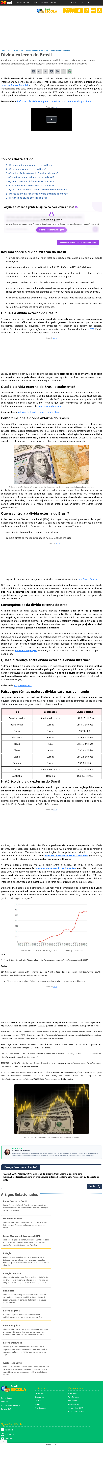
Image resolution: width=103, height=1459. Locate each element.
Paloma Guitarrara (21, 1150)
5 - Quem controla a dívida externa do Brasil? (30, 181)
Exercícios (72, 1393)
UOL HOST (35, 3)
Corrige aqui (73, 1404)
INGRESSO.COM (23, 3)
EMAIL (73, 8)
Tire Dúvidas (73, 1397)
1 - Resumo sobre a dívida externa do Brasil (29, 165)
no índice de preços (26, 650)
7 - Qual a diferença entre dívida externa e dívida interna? (36, 189)
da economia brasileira (50, 406)
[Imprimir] (33, 71)
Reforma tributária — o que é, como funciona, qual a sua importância (54, 101)
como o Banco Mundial (14, 85)
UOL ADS (20, 8)
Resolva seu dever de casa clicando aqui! (78, 242)
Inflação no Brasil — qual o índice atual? (38, 411)
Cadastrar (39, 1393)
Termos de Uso (7, 1409)
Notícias (38, 1400)
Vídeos (37, 1404)
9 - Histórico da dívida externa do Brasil (27, 197)
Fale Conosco (40, 1408)
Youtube (8, 1438)
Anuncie (4, 1401)
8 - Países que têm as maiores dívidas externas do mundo (37, 193)
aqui (55, 107)
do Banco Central (88, 579)
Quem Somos (6, 1398)
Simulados (72, 1400)
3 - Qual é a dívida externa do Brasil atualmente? (32, 173)
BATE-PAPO (86, 3)
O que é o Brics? (23, 685)
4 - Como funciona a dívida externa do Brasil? (30, 177)
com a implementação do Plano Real (55, 868)
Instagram (9, 1434)
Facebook (9, 1430)
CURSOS (53, 3)
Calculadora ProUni (76, 1411)
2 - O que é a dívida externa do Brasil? (26, 169)
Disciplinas (39, 1397)
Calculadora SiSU (75, 1408)
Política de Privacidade (10, 1405)
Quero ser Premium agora (51, 229)
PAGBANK (44, 3)
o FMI (91, 329)
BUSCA (73, 3)
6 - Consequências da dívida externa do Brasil (30, 185)
